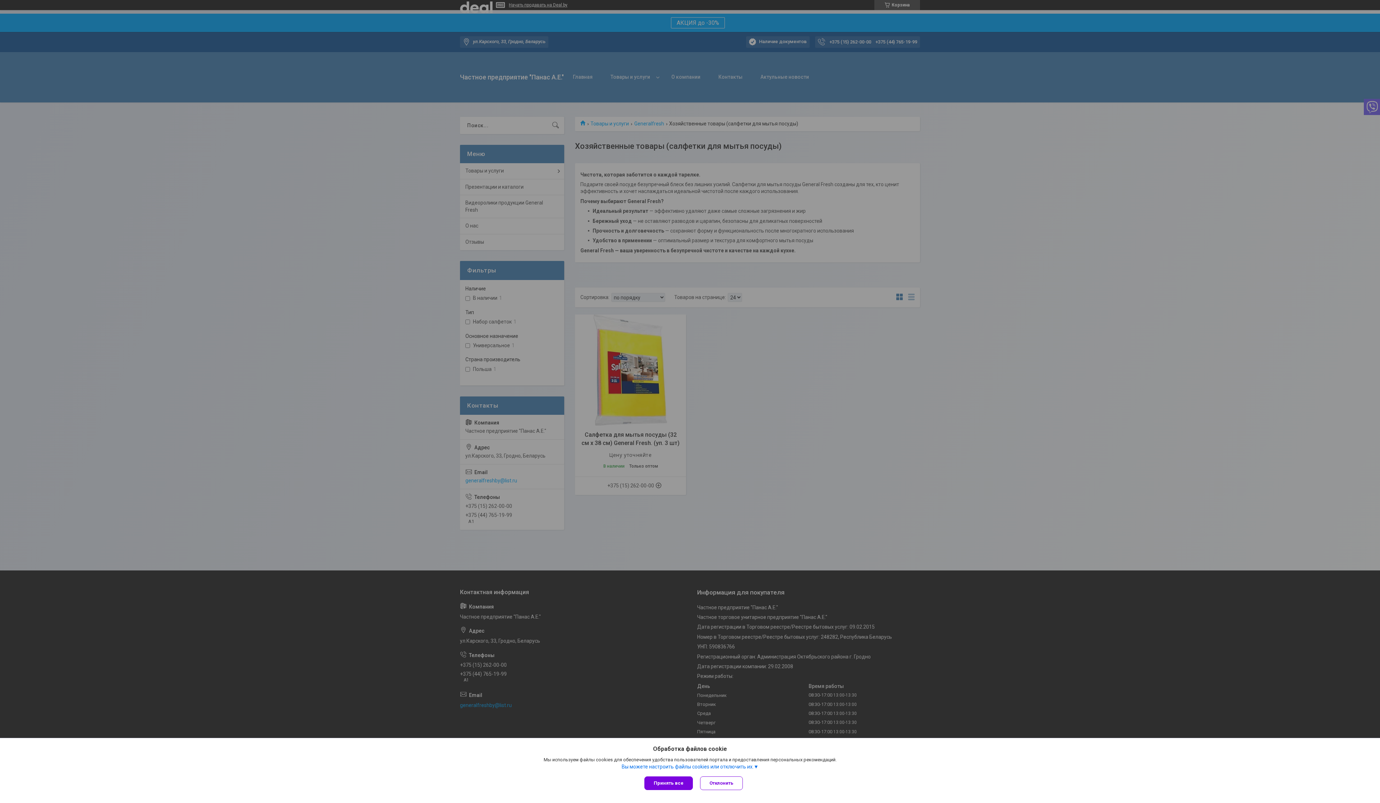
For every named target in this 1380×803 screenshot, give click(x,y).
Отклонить (721, 783)
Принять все (669, 783)
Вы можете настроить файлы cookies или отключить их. (688, 767)
